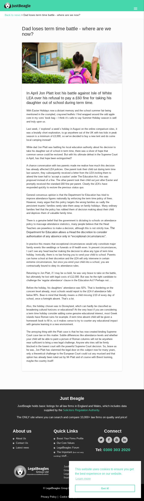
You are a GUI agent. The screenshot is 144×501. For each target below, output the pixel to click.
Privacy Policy (49, 496)
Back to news (12, 14)
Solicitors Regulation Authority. (81, 410)
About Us (21, 438)
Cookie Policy (67, 496)
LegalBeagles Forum (68, 447)
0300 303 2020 (116, 450)
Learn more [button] (83, 478)
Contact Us (22, 443)
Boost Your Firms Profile (70, 438)
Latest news (22, 447)
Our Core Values (66, 443)
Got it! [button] (105, 488)
